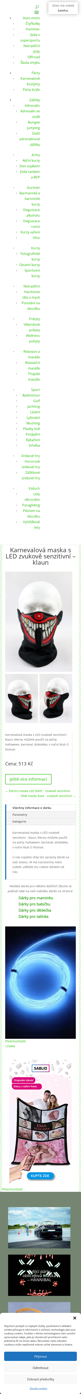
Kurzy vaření (30, 232)
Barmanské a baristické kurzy (30, 199)
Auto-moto (31, 18)
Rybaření (33, 440)
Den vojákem (30, 166)
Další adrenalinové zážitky (29, 139)
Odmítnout (40, 1368)
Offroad (34, 57)
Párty (36, 73)
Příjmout (40, 1356)
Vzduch (34, 488)
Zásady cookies (38, 1388)
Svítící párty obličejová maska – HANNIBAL (39, 1275)
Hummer (33, 29)
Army (36, 155)
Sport (35, 389)
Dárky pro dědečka (34, 910)
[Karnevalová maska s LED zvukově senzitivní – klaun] (21, 722)
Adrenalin (32, 105)
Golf (36, 401)
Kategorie (19, 821)
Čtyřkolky (33, 23)
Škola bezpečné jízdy (39, 1226)
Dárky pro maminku (35, 897)
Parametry (19, 815)
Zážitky (34, 100)
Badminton (31, 395)
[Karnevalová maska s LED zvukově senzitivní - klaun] (38, 671)
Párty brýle (31, 89)
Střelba (34, 445)
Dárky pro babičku (34, 903)
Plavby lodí (31, 428)
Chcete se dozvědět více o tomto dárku (40, 1015)
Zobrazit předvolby (40, 1379)
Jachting (33, 406)
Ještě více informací (28, 779)
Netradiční (31, 286)
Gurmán (33, 187)
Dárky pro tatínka (33, 916)
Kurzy (35, 248)
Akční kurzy (31, 160)
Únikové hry (30, 456)
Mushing (33, 423)
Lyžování (33, 417)
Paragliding (31, 505)
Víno (36, 237)
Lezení (35, 412)
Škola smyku (30, 62)
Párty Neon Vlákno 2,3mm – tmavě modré (40, 953)
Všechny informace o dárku (31, 808)
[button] (75, 1318)
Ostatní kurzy (29, 264)
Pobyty (34, 319)
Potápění (33, 434)
